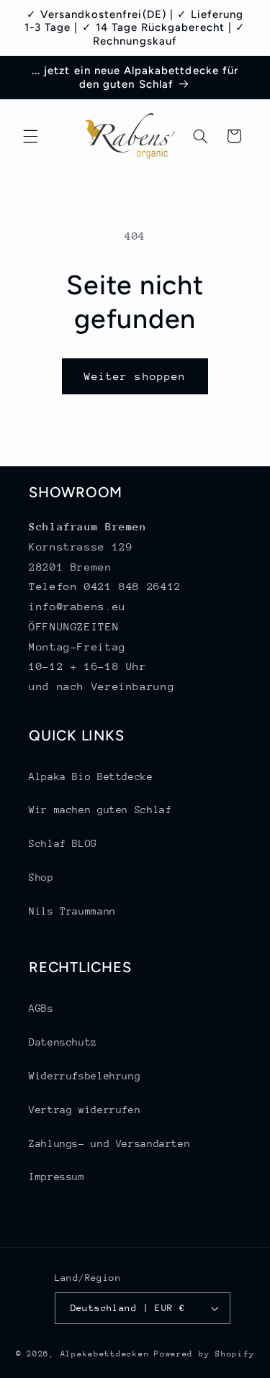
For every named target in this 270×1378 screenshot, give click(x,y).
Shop (41, 877)
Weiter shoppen (135, 376)
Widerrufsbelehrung (84, 1076)
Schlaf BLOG (63, 843)
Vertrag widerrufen (84, 1109)
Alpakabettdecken (105, 1354)
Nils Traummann (72, 911)
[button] (30, 136)
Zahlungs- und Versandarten (109, 1143)
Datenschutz (63, 1042)
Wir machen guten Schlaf (100, 809)
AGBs (41, 1008)
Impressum (57, 1176)
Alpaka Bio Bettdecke (91, 776)
